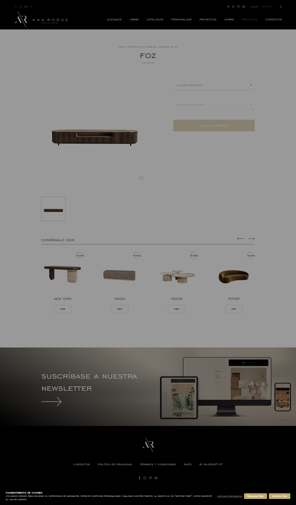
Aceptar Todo (279, 496)
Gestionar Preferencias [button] (229, 496)
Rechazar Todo (255, 496)
